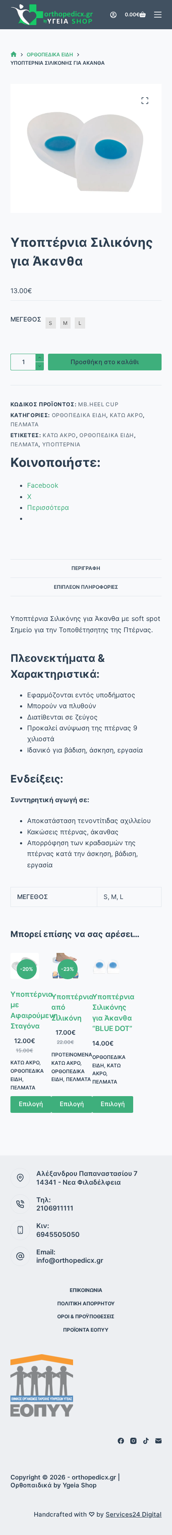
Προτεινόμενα (71, 1054)
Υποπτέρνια (61, 444)
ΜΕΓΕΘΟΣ (25, 319)
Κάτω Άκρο (126, 415)
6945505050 (58, 1234)
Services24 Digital (134, 1514)
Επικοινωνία (86, 1290)
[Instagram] (133, 1441)
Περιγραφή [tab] (85, 568)
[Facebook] (121, 1441)
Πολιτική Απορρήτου (86, 1303)
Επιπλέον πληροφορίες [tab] (86, 587)
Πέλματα (24, 424)
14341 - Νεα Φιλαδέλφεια (78, 1182)
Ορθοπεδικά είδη (79, 415)
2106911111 (54, 1208)
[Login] (113, 15)
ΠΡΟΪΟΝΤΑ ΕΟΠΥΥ (86, 1330)
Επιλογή (31, 1104)
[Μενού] (158, 14)
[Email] (158, 1441)
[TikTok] (146, 1441)
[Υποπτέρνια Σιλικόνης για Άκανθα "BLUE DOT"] (106, 967)
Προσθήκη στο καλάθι (105, 362)
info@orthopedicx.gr (69, 1260)
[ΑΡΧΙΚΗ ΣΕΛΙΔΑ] (13, 54)
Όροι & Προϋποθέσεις (85, 1316)
